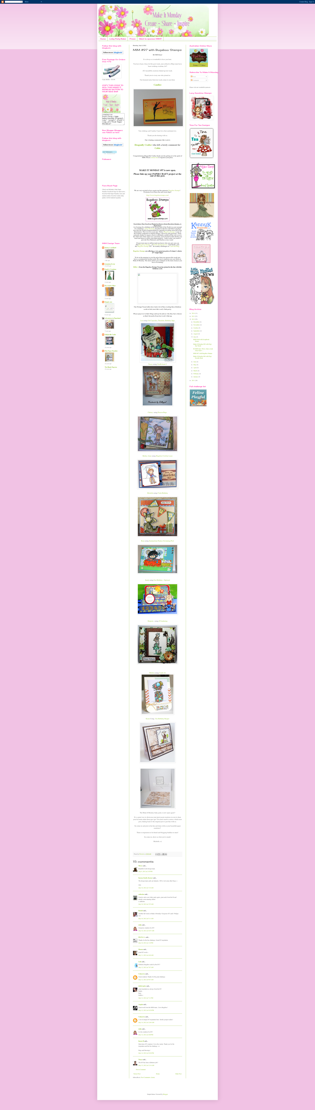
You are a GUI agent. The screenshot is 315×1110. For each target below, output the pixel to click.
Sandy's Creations (110, 269)
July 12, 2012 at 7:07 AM (145, 967)
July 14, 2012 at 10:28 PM (146, 1053)
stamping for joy (110, 264)
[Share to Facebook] (163, 854)
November (196, 325)
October (195, 328)
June (195, 362)
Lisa (141, 320)
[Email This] (156, 854)
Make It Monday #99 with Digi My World (202, 345)
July (194, 337)
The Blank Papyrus (111, 367)
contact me (154, 157)
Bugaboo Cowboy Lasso (164, 456)
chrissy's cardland (110, 248)
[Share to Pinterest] (166, 854)
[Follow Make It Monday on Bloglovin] (112, 146)
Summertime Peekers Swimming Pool (161, 541)
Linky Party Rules (117, 39)
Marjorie (150, 621)
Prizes (132, 39)
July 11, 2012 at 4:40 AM (145, 955)
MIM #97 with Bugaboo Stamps (202, 353)
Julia (140, 925)
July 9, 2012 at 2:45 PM (145, 871)
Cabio (157, 148)
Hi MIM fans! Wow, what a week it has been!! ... (203, 349)
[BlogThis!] (159, 854)
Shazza (140, 949)
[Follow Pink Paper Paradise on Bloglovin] (112, 54)
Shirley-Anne (146, 456)
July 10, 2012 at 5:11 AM (145, 918)
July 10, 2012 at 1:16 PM (145, 943)
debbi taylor (142, 986)
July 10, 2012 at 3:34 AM (145, 888)
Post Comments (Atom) (148, 1077)
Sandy (147, 580)
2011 (193, 380)
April (195, 368)
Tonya (140, 1059)
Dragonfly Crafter (143, 144)
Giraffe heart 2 (162, 364)
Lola (139, 962)
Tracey (150, 364)
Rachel (140, 911)
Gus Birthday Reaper (162, 718)
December (196, 322)
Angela (140, 1004)
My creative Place (110, 286)
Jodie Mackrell (150, 228)
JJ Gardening (163, 621)
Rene (143, 541)
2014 (193, 313)
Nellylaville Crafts (110, 334)
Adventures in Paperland (113, 318)
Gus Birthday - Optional (162, 580)
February (196, 374)
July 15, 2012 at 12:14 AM (146, 1065)
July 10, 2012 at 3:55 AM (145, 904)
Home (103, 39)
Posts (194, 76)
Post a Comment (141, 1069)
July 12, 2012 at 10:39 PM (146, 1010)
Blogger (165, 1094)
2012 (193, 319)
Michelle (150, 493)
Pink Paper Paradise (111, 351)
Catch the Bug (174, 246)
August (195, 334)
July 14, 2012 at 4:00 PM (145, 1035)
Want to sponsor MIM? (150, 39)
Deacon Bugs (162, 412)
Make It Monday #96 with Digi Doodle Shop (202, 357)
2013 (193, 316)
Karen (148, 718)
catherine (141, 894)
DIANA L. (141, 937)
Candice (157, 84)
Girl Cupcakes (152, 320)
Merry (140, 866)
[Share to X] (161, 854)
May (195, 365)
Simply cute (108, 302)
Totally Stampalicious (160, 244)
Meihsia (152, 673)
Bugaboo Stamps (174, 190)
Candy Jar (162, 673)
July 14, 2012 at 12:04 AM (146, 1022)
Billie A (136, 267)
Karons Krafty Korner (145, 878)
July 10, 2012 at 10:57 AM (146, 931)
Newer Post (137, 1074)
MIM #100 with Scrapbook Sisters (201, 340)
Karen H (141, 1041)
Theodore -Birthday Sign (166, 320)
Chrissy (150, 412)
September (196, 331)
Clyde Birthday (163, 493)
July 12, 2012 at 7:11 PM (145, 998)
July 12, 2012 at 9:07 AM (145, 980)
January (195, 377)
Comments (195, 80)
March (195, 371)
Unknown (141, 974)
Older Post (178, 1074)
